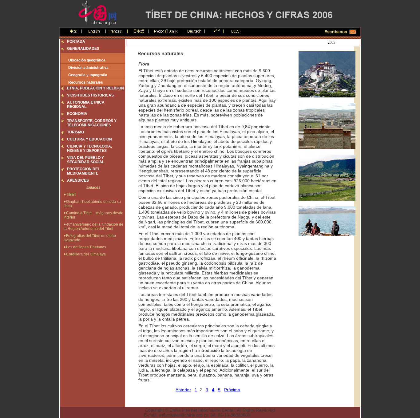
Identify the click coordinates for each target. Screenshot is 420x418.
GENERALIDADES (83, 48)
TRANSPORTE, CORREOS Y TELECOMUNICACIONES (92, 123)
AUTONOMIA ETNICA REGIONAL (86, 104)
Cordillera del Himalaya (86, 254)
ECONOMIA (77, 114)
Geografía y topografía (87, 75)
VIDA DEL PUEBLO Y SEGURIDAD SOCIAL (85, 160)
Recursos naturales (85, 82)
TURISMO (75, 132)
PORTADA (76, 41)
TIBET (71, 194)
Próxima (232, 389)
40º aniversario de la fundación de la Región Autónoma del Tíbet (93, 226)
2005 (331, 42)
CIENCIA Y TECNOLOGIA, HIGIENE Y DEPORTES (89, 148)
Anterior (183, 389)
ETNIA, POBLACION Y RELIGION (95, 88)
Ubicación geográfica (86, 60)
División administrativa (88, 67)
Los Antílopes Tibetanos (86, 247)
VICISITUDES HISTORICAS (90, 95)
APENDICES (78, 180)
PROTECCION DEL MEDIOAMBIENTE (83, 171)
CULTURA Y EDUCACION (89, 139)
